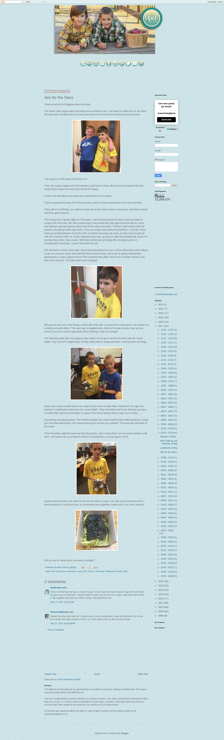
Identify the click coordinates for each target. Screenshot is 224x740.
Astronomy (71, 571)
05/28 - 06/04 (167, 483)
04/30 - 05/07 (167, 500)
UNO (125, 571)
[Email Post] (82, 567)
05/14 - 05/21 (167, 492)
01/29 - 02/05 (167, 559)
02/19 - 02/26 (167, 546)
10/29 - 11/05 (167, 368)
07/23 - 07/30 (167, 428)
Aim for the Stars (59, 571)
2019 (161, 317)
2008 (161, 615)
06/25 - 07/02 (167, 466)
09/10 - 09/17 (167, 398)
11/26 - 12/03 (167, 351)
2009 (161, 611)
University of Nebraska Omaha (109, 571)
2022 (161, 304)
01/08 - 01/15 (167, 572)
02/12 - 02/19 (167, 550)
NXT (85, 571)
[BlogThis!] (90, 567)
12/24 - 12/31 (167, 334)
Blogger (125, 733)
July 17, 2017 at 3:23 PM (62, 602)
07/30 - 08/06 (167, 424)
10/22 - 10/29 (167, 372)
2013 (161, 594)
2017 (161, 326)
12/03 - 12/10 (167, 347)
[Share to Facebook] (94, 567)
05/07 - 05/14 (167, 496)
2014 (161, 590)
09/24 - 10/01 (167, 390)
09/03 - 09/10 (167, 403)
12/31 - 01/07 (167, 330)
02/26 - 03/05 (167, 542)
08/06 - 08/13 (167, 420)
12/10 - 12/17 (167, 342)
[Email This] (87, 567)
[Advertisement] (96, 652)
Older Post (143, 674)
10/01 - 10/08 (167, 385)
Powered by (160, 129)
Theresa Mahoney (59, 612)
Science (91, 571)
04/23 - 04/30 (167, 504)
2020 (161, 313)
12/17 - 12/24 (167, 338)
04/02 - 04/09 (167, 517)
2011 (160, 603)
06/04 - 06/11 (167, 479)
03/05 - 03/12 (167, 537)
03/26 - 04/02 (167, 522)
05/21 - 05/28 (167, 487)
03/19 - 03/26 (167, 526)
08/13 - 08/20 (167, 415)
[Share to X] (92, 567)
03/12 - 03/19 (167, 530)
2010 (161, 607)
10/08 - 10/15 (167, 381)
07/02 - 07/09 (167, 462)
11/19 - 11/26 (167, 355)
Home (97, 674)
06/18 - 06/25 (167, 470)
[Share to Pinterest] (97, 567)
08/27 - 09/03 (167, 407)
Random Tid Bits (168, 436)
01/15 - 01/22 (167, 567)
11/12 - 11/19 (167, 360)
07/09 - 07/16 (167, 457)
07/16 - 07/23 (167, 433)
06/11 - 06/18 (167, 474)
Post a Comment (56, 630)
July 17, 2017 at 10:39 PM (62, 623)
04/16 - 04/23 (167, 509)
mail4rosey (55, 587)
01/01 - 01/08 (167, 576)
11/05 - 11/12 (167, 364)
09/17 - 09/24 (167, 394)
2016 (161, 581)
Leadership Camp (168, 448)
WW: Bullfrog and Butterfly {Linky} (169, 442)
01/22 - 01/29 (167, 563)
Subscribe (166, 120)
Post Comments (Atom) (69, 679)
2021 (161, 309)
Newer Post (50, 674)
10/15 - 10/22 (167, 377)
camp (79, 571)
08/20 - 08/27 (167, 411)
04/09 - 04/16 (167, 513)
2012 (161, 598)
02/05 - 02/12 (167, 554)
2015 (161, 585)
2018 (161, 322)
